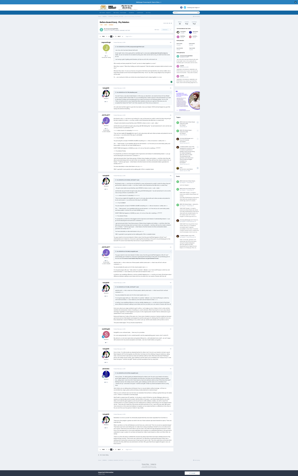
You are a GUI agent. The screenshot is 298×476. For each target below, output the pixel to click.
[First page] (100, 36)
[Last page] (123, 36)
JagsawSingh (106, 42)
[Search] (198, 12)
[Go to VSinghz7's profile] (177, 122)
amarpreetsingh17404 (112, 28)
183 (107, 128)
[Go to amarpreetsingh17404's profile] (101, 29)
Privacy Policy (145, 464)
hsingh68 (106, 88)
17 (106, 342)
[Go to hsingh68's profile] (106, 93)
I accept (192, 473)
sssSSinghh (106, 329)
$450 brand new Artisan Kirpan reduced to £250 (187, 181)
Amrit (181, 167)
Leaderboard (140, 12)
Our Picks (148, 12)
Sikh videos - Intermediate (119, 12)
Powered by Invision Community (149, 467)
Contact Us (153, 464)
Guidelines (131, 12)
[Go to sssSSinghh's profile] (106, 334)
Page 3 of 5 (129, 36)
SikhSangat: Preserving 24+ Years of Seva (148, 2)
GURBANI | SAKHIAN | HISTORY (122, 30)
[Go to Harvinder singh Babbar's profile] (177, 168)
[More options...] (170, 42)
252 (107, 101)
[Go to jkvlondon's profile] (106, 374)
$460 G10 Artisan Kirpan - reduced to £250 (189, 204)
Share (157, 29)
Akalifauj (182, 36)
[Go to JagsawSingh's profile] (106, 47)
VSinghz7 (183, 125)
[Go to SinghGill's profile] (177, 139)
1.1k (107, 55)
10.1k (107, 382)
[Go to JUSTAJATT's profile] (106, 120)
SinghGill (183, 141)
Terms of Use (101, 474)
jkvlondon (106, 369)
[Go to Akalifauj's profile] (178, 37)
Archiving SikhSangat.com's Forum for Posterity (189, 220)
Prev (103, 36)
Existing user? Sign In (193, 7)
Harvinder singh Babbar (187, 169)
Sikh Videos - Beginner (105, 12)
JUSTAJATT (106, 115)
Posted (119, 42)
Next (119, 36)
